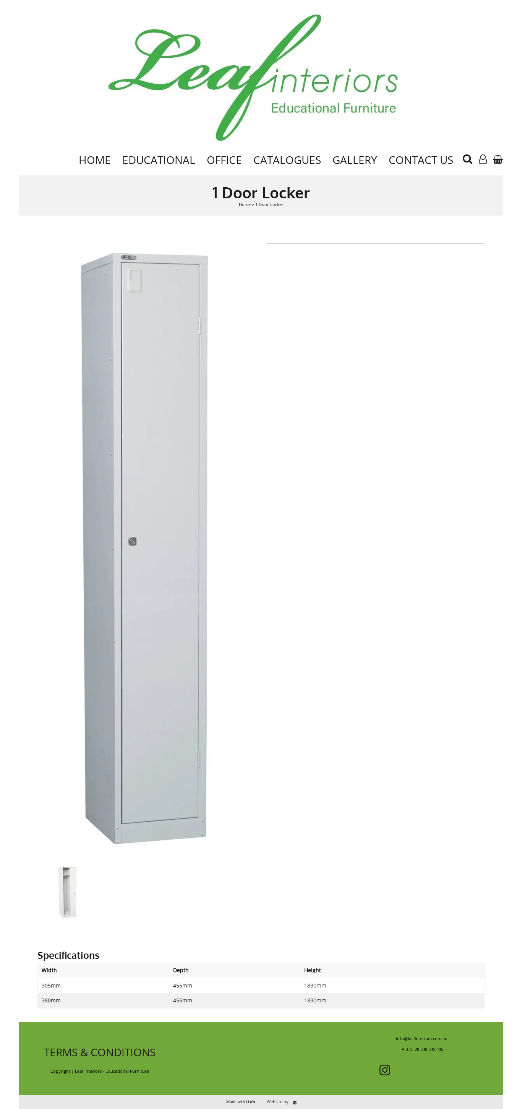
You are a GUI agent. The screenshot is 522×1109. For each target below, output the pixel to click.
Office (224, 159)
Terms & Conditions (100, 1052)
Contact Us (421, 159)
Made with (240, 1101)
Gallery (354, 159)
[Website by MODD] (295, 1101)
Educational (158, 159)
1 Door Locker (269, 204)
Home (95, 159)
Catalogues (287, 159)
